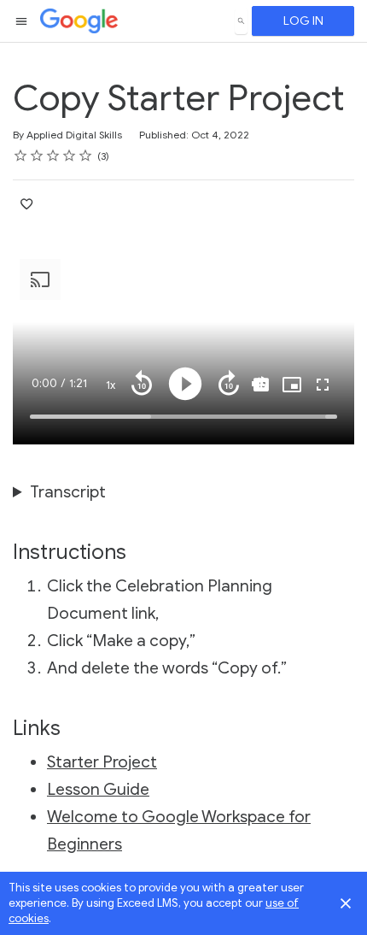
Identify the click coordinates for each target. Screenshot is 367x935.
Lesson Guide (98, 789)
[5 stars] (86, 155)
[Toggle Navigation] (22, 21)
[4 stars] (69, 155)
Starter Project (102, 762)
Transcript (68, 492)
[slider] (183, 417)
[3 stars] (53, 155)
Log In (303, 21)
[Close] (345, 903)
